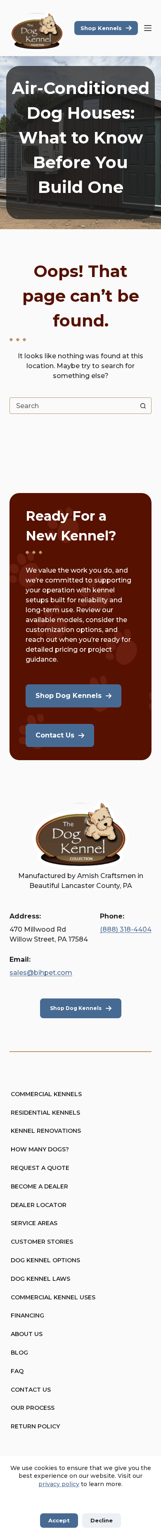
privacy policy (58, 1484)
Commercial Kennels (46, 1094)
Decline (101, 1520)
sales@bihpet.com (40, 973)
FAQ (17, 1371)
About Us (27, 1334)
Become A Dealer (39, 1186)
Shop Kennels (101, 28)
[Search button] (143, 405)
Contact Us (31, 1389)
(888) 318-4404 (126, 929)
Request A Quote (40, 1168)
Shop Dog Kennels (76, 1008)
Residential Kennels (45, 1112)
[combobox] (72, 405)
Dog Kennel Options (45, 1260)
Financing (27, 1315)
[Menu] (148, 28)
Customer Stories (42, 1241)
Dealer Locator (38, 1205)
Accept (59, 1520)
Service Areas (34, 1223)
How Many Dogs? (40, 1149)
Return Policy (35, 1426)
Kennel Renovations (46, 1130)
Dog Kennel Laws (40, 1278)
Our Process (32, 1408)
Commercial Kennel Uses (53, 1297)
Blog (19, 1352)
